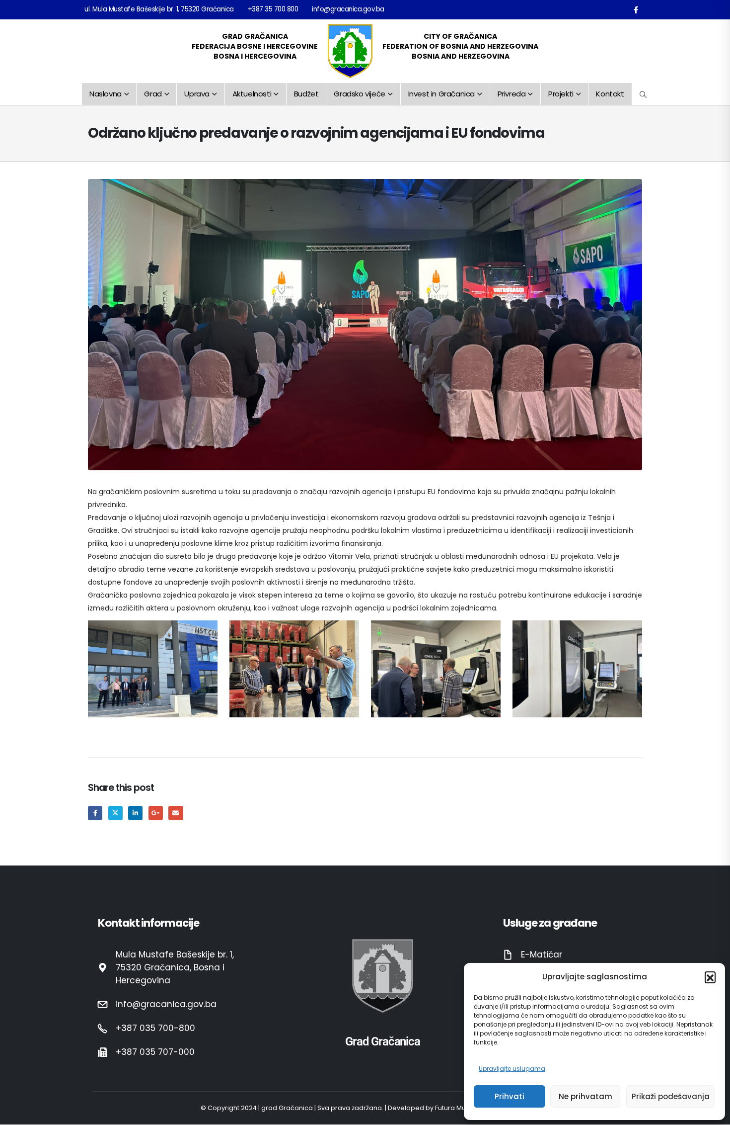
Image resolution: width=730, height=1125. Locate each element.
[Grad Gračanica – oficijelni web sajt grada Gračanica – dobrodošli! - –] (350, 51)
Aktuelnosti (252, 93)
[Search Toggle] (643, 94)
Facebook (95, 813)
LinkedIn (135, 813)
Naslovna (105, 93)
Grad (152, 93)
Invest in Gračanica (441, 93)
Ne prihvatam (585, 1096)
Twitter (115, 813)
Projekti (561, 93)
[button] (710, 977)
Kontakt (610, 93)
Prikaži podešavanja (671, 1096)
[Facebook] (636, 9)
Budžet (306, 93)
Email (175, 813)
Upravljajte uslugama (512, 1068)
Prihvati (509, 1096)
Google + (155, 813)
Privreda (512, 93)
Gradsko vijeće (359, 93)
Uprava (197, 93)
